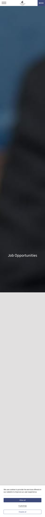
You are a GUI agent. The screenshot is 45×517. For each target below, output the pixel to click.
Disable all (22, 512)
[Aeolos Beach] (22, 3)
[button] (4, 3)
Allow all (22, 500)
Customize (22, 506)
